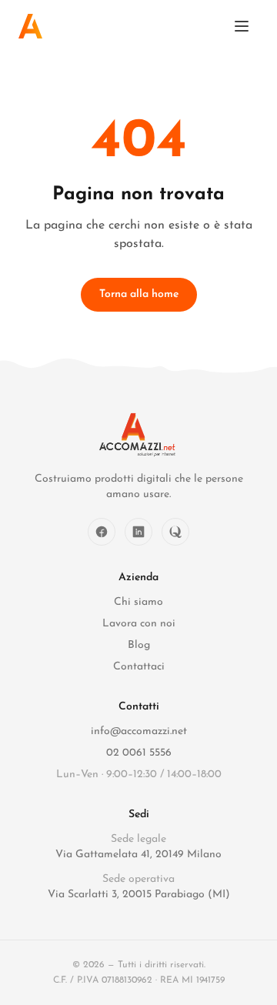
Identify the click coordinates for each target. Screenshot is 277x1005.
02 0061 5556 (139, 753)
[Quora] (175, 532)
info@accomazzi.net (139, 731)
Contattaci (139, 667)
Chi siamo (138, 602)
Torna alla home (139, 294)
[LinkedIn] (138, 532)
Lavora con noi (138, 623)
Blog (139, 645)
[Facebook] (101, 532)
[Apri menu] (242, 26)
